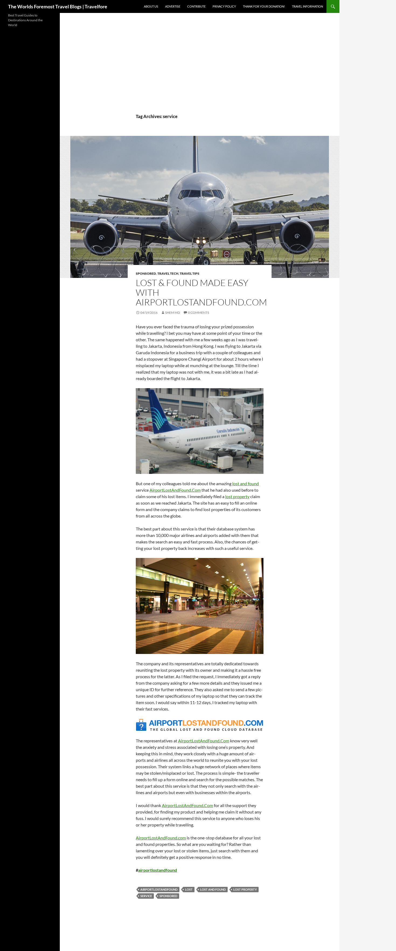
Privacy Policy (224, 6)
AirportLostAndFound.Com (175, 489)
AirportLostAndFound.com (161, 837)
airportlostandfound (157, 870)
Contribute (196, 6)
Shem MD (172, 313)
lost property (245, 889)
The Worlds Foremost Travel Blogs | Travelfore (57, 6)
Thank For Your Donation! (264, 6)
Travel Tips (189, 273)
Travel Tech (167, 273)
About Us (151, 6)
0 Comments (198, 313)
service (146, 896)
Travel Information (307, 6)
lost (189, 889)
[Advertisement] (199, 73)
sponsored (168, 896)
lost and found (213, 889)
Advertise (172, 6)
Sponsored (146, 273)
